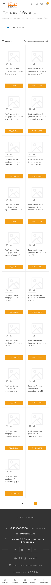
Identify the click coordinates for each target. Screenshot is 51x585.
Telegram (35, 549)
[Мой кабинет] (41, 4)
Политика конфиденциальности (27, 565)
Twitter (29, 549)
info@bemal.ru (27, 533)
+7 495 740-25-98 (19, 528)
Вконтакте (15, 549)
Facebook (22, 549)
